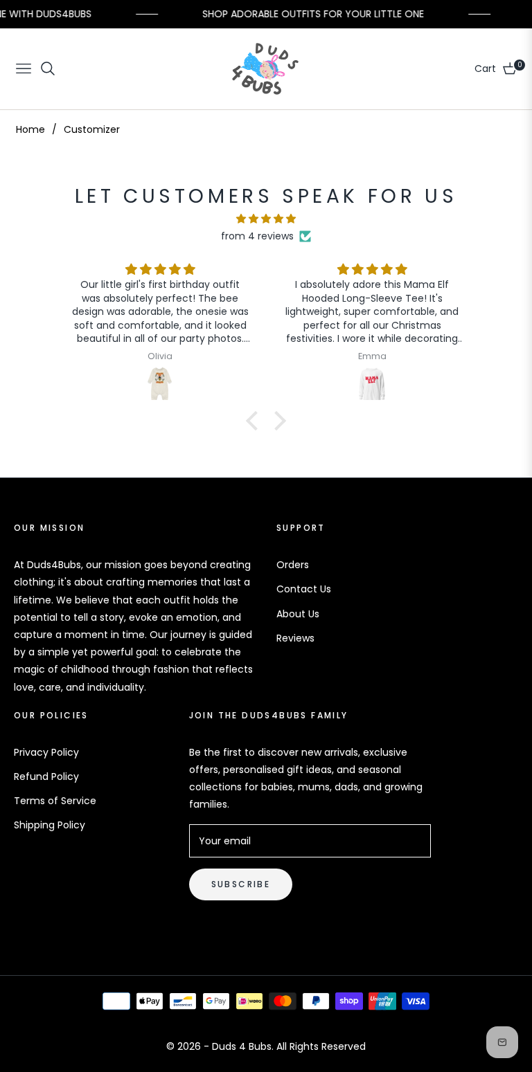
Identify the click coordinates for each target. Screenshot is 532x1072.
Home (30, 129)
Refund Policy (46, 776)
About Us (297, 614)
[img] (266, 219)
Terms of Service (55, 801)
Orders (292, 565)
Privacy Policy (46, 752)
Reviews (295, 638)
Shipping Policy (49, 825)
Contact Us (303, 589)
